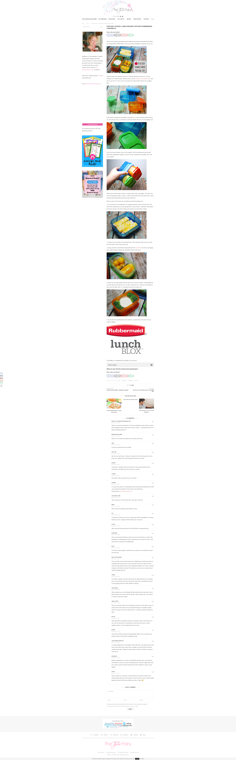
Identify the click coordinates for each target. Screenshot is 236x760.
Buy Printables (103, 19)
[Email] (122, 16)
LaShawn (113, 473)
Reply (153, 421)
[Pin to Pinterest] (131, 385)
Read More (142, 758)
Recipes (129, 19)
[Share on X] (1, 377)
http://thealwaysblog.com (125, 491)
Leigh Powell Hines (116, 495)
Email (99, 75)
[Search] (151, 19)
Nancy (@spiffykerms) (117, 557)
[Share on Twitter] (130, 385)
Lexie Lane (114, 451)
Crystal (113, 524)
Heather (113, 462)
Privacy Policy (101, 752)
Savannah (114, 482)
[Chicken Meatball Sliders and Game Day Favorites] (114, 404)
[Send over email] (1, 382)
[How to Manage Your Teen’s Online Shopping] (146, 404)
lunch (88, 23)
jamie (113, 443)
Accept (137, 758)
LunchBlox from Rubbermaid (142, 78)
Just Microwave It (134, 752)
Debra (113, 504)
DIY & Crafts (121, 19)
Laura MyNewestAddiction (117, 640)
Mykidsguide (114, 533)
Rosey (113, 546)
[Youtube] (120, 16)
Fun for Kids (111, 19)
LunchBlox (138, 247)
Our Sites (146, 19)
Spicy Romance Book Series (89, 19)
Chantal (113, 574)
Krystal (113, 616)
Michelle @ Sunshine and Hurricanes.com (121, 421)
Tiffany (113, 671)
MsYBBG (113, 629)
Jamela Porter (115, 601)
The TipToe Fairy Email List (93, 83)
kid (115, 380)
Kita (112, 513)
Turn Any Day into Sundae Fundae (130, 399)
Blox (108, 380)
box (112, 380)
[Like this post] (127, 385)
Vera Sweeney (115, 588)
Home (83, 23)
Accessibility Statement (123, 752)
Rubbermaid (130, 380)
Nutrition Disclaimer (111, 752)
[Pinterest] (118, 16)
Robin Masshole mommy (117, 434)
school (136, 380)
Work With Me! (137, 19)
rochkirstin (114, 656)
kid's (119, 380)
